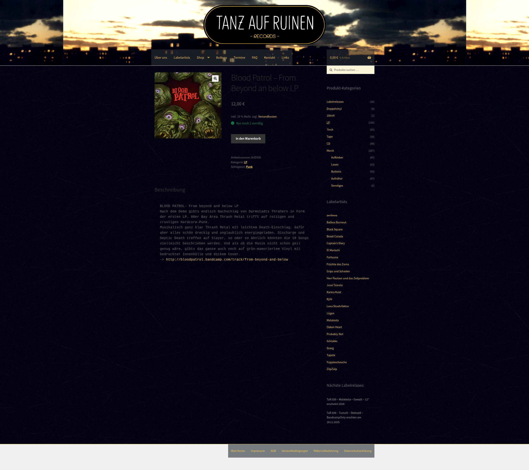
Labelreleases (335, 102)
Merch (330, 150)
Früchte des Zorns (338, 264)
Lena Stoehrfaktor (338, 306)
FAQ (254, 57)
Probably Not (335, 334)
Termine (239, 57)
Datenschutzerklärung (358, 451)
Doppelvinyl (334, 109)
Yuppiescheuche (337, 362)
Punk (249, 167)
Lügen (330, 313)
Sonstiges (337, 185)
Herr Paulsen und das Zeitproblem (348, 278)
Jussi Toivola (335, 285)
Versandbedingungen (295, 451)
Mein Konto (238, 451)
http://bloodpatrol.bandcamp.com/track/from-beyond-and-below (227, 260)
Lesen (334, 164)
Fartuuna (332, 257)
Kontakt (269, 57)
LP (245, 162)
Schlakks (332, 341)
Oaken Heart (334, 327)
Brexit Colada (335, 236)
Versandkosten (267, 116)
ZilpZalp (332, 369)
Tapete (331, 355)
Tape (330, 136)
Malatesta (333, 320)
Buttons (221, 57)
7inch (330, 129)
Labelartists (182, 57)
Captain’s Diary (336, 243)
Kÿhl (329, 299)
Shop (200, 57)
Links (285, 57)
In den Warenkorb (248, 138)
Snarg (330, 348)
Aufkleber (337, 157)
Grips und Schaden (338, 271)
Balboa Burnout (336, 222)
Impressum (258, 451)
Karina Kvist (334, 292)
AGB (273, 451)
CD (328, 143)
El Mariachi (333, 250)
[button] (215, 78)
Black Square (335, 229)
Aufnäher (337, 178)
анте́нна (332, 215)
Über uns (161, 57)
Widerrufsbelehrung (326, 451)
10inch (331, 115)
